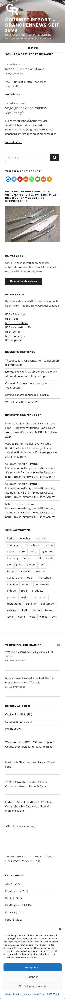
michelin (12, 584)
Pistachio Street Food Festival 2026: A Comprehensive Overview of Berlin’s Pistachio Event (28, 806)
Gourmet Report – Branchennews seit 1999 (32, 25)
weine (21, 616)
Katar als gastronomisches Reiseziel (27, 394)
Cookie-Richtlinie (13, 994)
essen (11, 551)
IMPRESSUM (53, 994)
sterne (36, 610)
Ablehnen (32, 976)
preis (24, 590)
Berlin (8, 898)
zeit (54, 616)
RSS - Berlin (12, 331)
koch (42, 564)
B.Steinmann (13, 891)
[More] (49, 179)
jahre (19, 564)
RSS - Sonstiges (15, 336)
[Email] (37, 179)
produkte (37, 590)
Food (8, 919)
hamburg (12, 558)
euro (22, 551)
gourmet (47, 551)
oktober (12, 590)
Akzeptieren (32, 967)
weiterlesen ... (13, 94)
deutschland (32, 545)
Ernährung (11, 912)
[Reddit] (25, 179)
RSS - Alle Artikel (15, 314)
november (42, 584)
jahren (31, 564)
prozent (12, 597)
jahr (9, 564)
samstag (31, 603)
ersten (49, 545)
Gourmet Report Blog (22, 861)
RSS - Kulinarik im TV (18, 327)
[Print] (43, 179)
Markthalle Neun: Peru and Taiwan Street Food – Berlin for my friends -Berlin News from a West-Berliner (30, 428)
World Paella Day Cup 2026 (21, 402)
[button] (60, 928)
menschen (44, 577)
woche (43, 616)
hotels (49, 558)
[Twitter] (14, 179)
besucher (24, 538)
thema (48, 610)
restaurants (14, 603)
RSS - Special (13, 340)
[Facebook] (8, 179)
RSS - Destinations (16, 323)
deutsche (40, 538)
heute (26, 558)
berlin (10, 538)
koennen (26, 571)
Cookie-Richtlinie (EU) (18, 714)
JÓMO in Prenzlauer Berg (20, 826)
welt (32, 616)
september (48, 603)
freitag (33, 551)
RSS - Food (12, 318)
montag (27, 584)
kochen (11, 571)
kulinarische (14, 577)
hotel (37, 558)
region (25, 597)
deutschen (13, 545)
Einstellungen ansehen (33, 986)
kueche (40, 571)
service (11, 610)
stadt (24, 610)
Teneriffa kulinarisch (24, 645)
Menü (34, 47)
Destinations (13, 905)
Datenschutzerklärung (34, 994)
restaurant (40, 597)
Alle (7, 884)
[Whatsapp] (31, 179)
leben (30, 577)
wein (10, 616)
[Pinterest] (20, 179)
